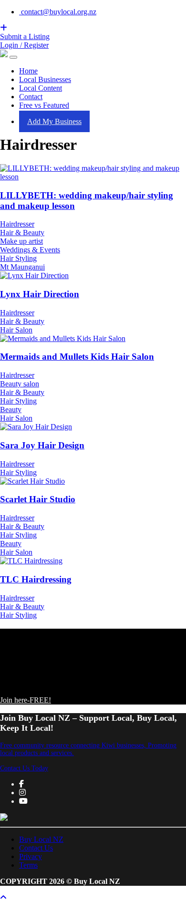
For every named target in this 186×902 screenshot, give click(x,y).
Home (28, 71)
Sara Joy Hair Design (42, 445)
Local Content (40, 88)
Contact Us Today (24, 768)
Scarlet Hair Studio (37, 499)
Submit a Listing (25, 36)
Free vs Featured (44, 105)
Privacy (30, 856)
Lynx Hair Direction (39, 294)
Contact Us (36, 848)
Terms (28, 865)
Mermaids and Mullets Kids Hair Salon (77, 357)
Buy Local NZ (41, 839)
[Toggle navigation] (13, 57)
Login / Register (24, 45)
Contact (30, 97)
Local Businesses (45, 79)
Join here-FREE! (25, 700)
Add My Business (54, 121)
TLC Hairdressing (36, 579)
